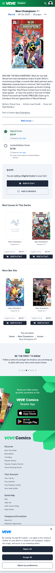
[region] (27, 548)
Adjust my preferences (27, 565)
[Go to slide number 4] (28, 370)
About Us (8, 520)
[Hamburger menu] (3, 3)
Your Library (9, 478)
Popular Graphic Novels (14, 464)
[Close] (51, 529)
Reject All (27, 549)
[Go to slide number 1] (21, 370)
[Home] (11, 3)
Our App (22, 138)
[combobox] (15, 252)
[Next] (49, 300)
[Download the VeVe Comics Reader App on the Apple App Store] (27, 413)
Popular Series (10, 461)
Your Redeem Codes (13, 485)
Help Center (9, 509)
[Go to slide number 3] (26, 370)
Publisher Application (13, 524)
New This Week (10, 450)
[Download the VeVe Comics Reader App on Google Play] (27, 421)
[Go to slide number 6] (33, 370)
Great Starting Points (13, 467)
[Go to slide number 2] (24, 370)
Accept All (27, 557)
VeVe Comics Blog (12, 506)
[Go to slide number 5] (30, 370)
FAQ (6, 499)
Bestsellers (9, 454)
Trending (8, 457)
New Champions (23, 113)
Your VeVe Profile (11, 488)
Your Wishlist (10, 482)
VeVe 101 (8, 503)
